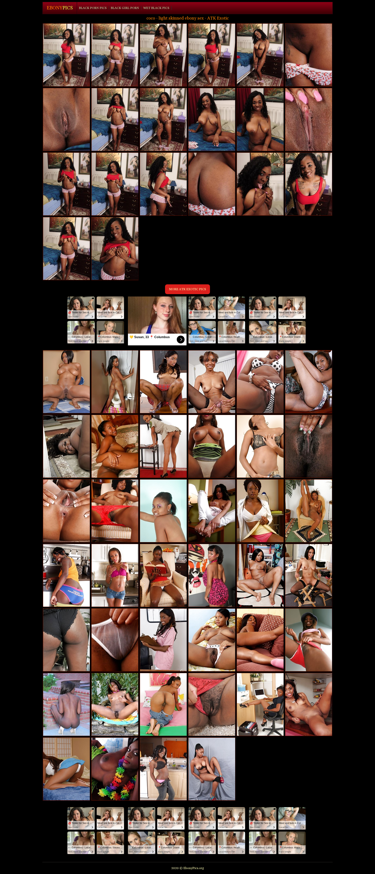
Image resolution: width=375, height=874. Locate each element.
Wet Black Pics (156, 8)
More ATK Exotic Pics (187, 289)
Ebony (60, 8)
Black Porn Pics (93, 8)
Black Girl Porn (125, 8)
